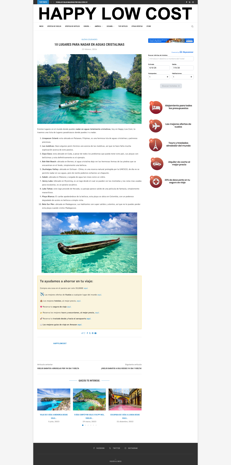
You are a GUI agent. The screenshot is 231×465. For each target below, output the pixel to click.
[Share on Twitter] (90, 333)
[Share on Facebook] (87, 333)
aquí (99, 294)
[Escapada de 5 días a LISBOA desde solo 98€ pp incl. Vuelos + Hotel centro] (125, 399)
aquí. (86, 288)
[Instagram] (193, 2)
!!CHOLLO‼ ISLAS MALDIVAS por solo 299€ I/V (71, 2)
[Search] (192, 26)
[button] (51, 2)
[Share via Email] (95, 333)
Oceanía (110, 26)
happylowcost (60, 343)
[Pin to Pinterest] (92, 333)
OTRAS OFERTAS (137, 26)
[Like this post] (84, 333)
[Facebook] (186, 2)
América (98, 26)
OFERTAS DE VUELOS (54, 26)
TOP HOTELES (123, 26)
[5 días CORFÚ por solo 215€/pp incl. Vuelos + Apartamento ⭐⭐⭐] (89, 399)
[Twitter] (189, 2)
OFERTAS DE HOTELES (72, 26)
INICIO (41, 26)
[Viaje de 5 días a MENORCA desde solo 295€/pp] (53, 399)
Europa (86, 26)
